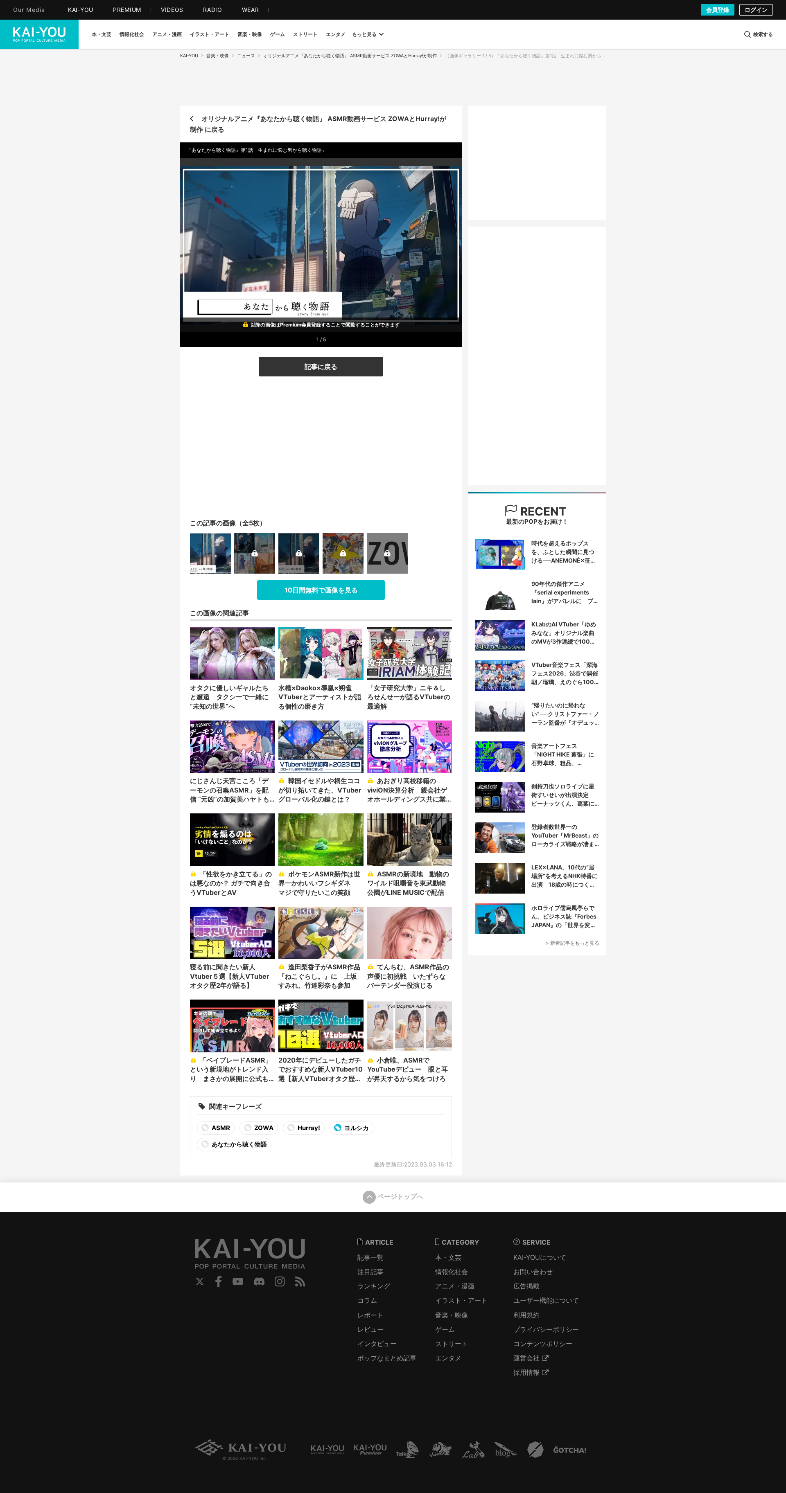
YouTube (238, 1281)
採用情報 (526, 1372)
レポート (370, 1315)
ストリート (451, 1344)
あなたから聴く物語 (238, 1144)
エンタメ (448, 1358)
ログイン (756, 9)
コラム (367, 1300)
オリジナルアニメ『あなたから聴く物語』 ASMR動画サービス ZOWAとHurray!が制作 (350, 56)
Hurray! (308, 1128)
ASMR (220, 1128)
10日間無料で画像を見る (321, 590)
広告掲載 (526, 1286)
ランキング (373, 1286)
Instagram (280, 1281)
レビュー (370, 1329)
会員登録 (717, 9)
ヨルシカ (356, 1128)
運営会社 (526, 1358)
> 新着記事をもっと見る (572, 943)
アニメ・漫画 (454, 1286)
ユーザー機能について (546, 1300)
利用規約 (526, 1315)
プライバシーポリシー (546, 1329)
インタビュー (377, 1344)
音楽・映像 (217, 56)
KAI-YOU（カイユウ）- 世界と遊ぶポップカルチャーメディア (39, 34)
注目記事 (370, 1272)
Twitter (200, 1281)
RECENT (542, 511)
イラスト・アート (461, 1300)
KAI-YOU (189, 56)
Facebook (218, 1281)
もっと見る (364, 34)
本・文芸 (448, 1257)
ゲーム (445, 1329)
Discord (259, 1281)
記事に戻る (321, 367)
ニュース (246, 56)
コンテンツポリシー (542, 1344)
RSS (300, 1281)
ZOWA (263, 1128)
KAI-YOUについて (539, 1257)
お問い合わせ (533, 1272)
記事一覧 (370, 1257)
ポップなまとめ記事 (386, 1358)
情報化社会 (451, 1272)
